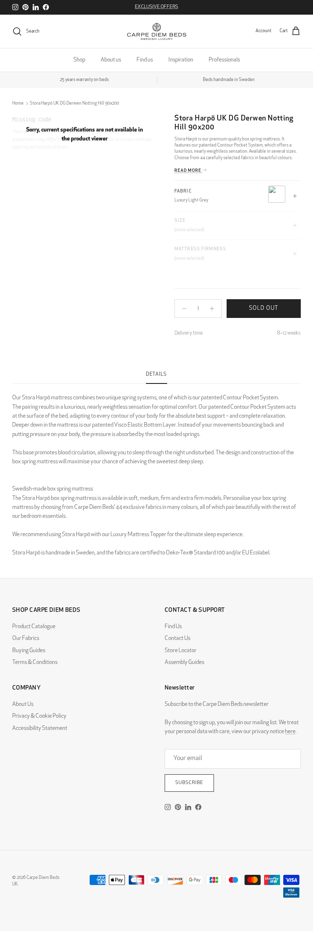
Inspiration (180, 60)
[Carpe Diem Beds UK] (156, 31)
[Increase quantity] (214, 309)
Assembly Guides (184, 662)
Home (18, 103)
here (290, 732)
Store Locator (180, 651)
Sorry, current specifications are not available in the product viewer (84, 134)
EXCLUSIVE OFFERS (156, 6)
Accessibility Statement (39, 728)
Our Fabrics (25, 638)
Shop (79, 60)
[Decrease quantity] (182, 309)
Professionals (224, 60)
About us (111, 60)
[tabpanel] (156, 471)
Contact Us (177, 638)
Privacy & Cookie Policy (39, 716)
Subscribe (189, 782)
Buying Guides (28, 651)
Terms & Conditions (34, 662)
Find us (145, 60)
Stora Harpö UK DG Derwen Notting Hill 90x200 (74, 103)
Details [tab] (156, 374)
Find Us (173, 627)
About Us (22, 704)
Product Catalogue (33, 627)
